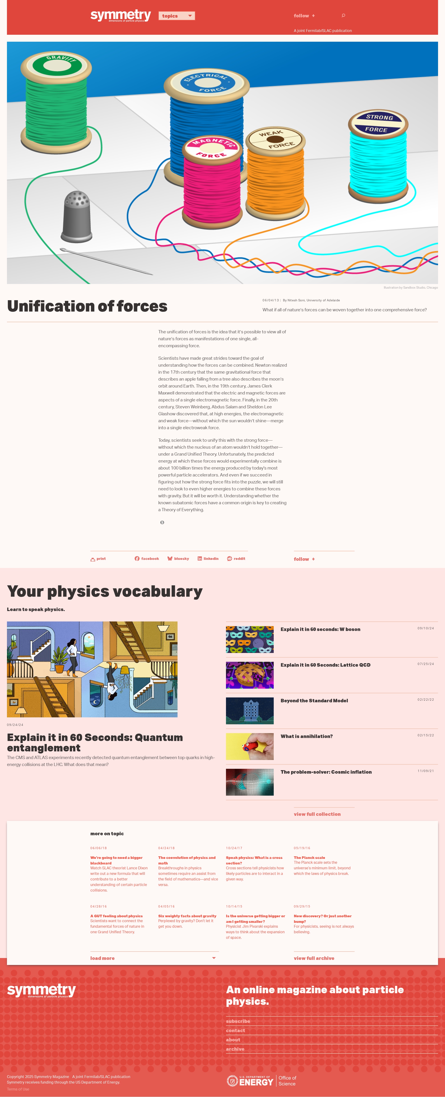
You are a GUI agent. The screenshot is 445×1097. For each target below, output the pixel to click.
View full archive (314, 958)
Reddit (239, 558)
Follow (301, 15)
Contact (235, 1030)
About (233, 1039)
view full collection (317, 814)
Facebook (150, 558)
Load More (102, 958)
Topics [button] (170, 16)
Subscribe (238, 1021)
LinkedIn (211, 558)
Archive (235, 1049)
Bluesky (181, 558)
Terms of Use (18, 1090)
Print (101, 558)
